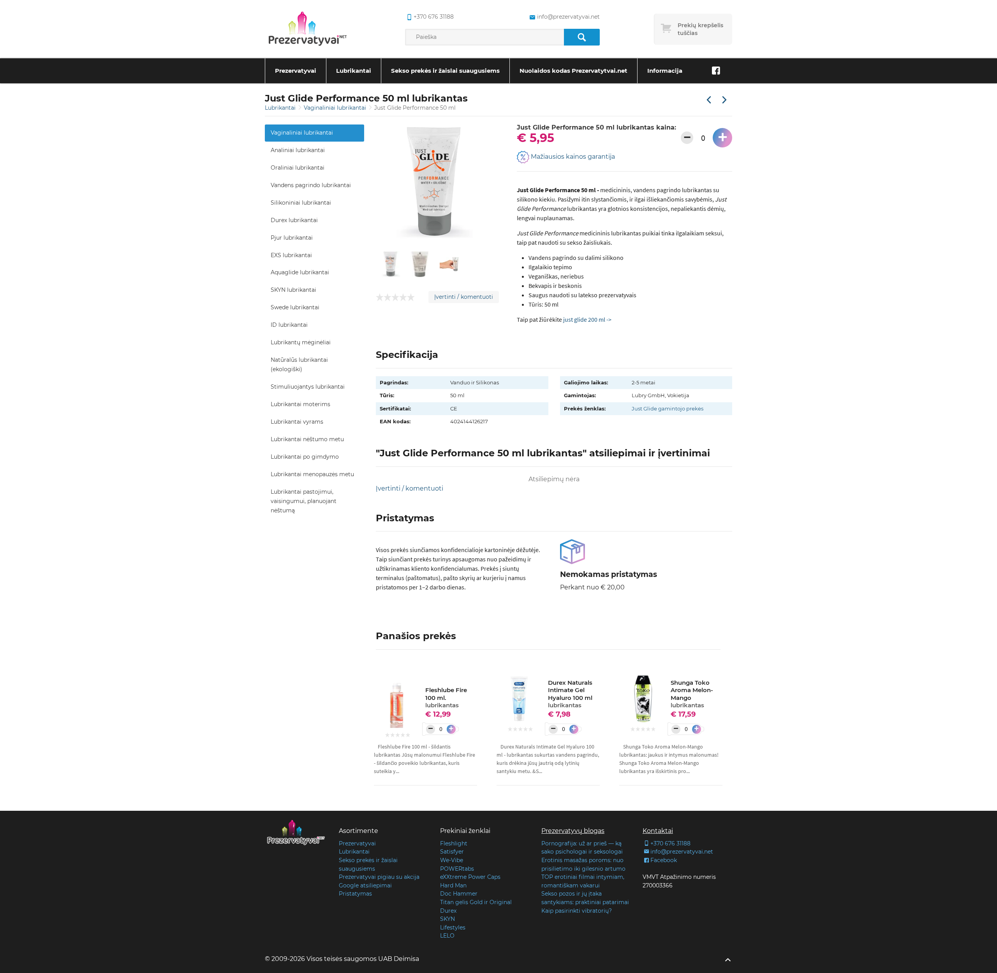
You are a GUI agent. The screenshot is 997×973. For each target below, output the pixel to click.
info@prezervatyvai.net (568, 16)
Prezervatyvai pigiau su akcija (379, 876)
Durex (448, 910)
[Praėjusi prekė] (709, 100)
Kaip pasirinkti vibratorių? (576, 910)
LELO (447, 935)
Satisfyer (452, 851)
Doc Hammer (458, 893)
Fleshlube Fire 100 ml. (446, 697)
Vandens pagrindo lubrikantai (311, 185)
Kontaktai (658, 831)
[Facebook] (715, 70)
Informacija (664, 70)
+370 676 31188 (434, 16)
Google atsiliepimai (365, 885)
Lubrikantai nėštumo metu (307, 439)
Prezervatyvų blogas (572, 831)
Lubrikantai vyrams (297, 421)
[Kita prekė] (724, 100)
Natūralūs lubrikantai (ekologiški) (299, 364)
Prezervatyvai (295, 70)
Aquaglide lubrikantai (300, 272)
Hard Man (453, 885)
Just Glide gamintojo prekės (667, 408)
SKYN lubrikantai (293, 289)
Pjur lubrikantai (292, 237)
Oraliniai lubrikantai (297, 167)
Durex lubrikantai (294, 220)
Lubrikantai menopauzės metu (312, 474)
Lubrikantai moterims (300, 404)
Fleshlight (453, 843)
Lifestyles (452, 927)
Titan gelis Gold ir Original (476, 902)
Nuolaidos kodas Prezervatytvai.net (573, 70)
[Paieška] (581, 37)
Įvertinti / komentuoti (463, 296)
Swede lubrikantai (295, 307)
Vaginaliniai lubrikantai (336, 107)
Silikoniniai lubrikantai (301, 202)
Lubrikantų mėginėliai (301, 342)
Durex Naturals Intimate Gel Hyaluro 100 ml (570, 694)
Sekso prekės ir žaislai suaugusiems (445, 70)
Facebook (663, 860)
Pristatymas (355, 893)
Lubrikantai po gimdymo (305, 456)
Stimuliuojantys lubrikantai (308, 386)
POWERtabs (457, 868)
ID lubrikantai (289, 324)
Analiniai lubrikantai (298, 150)
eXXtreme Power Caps (470, 876)
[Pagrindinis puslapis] (308, 29)
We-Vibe (451, 860)
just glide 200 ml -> (587, 319)
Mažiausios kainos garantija (572, 157)
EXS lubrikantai (291, 255)
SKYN (447, 918)
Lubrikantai (353, 70)
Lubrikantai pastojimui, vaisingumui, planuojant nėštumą (303, 501)
